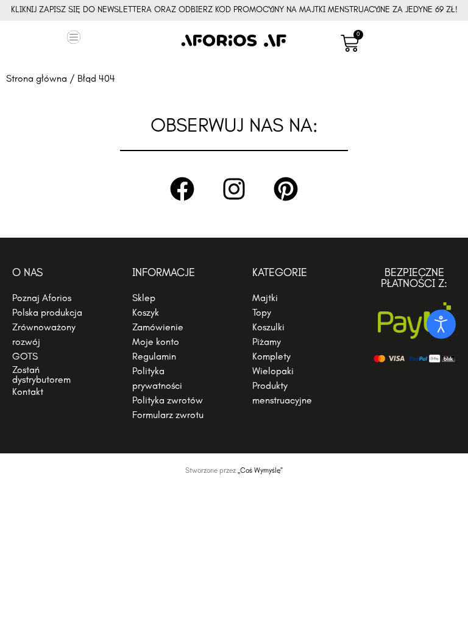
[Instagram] (234, 189)
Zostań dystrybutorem (41, 375)
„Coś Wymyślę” (260, 471)
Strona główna (36, 79)
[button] (74, 39)
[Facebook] (182, 189)
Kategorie (279, 273)
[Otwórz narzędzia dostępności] (441, 324)
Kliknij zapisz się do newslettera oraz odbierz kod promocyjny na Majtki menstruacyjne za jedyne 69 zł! (234, 10)
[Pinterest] (285, 189)
